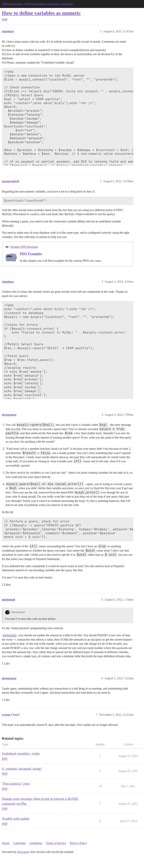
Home (5, 843)
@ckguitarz (9, 635)
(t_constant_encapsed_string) (21, 768)
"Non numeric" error (16, 783)
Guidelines (35, 843)
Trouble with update (15, 818)
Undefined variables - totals (21, 753)
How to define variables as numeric (41, 13)
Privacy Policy (78, 843)
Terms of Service (56, 843)
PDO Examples (31, 254)
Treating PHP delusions (24, 246)
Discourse (23, 851)
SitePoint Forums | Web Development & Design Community (38, 3)
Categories (19, 843)
